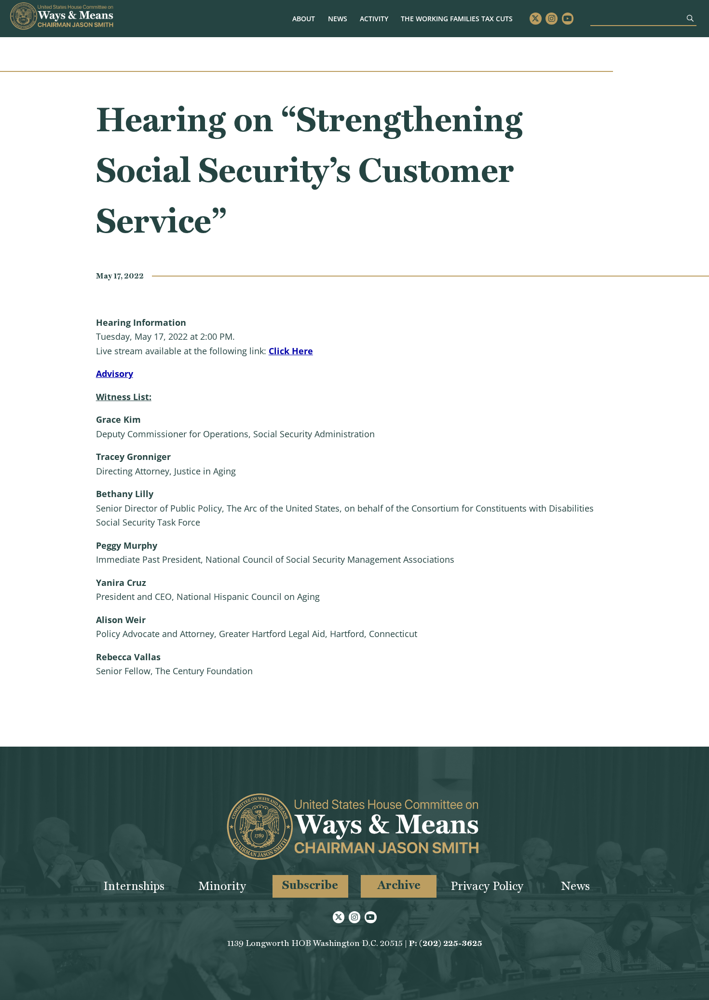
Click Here (291, 351)
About (303, 18)
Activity (374, 18)
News (337, 18)
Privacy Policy (486, 886)
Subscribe (310, 885)
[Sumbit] (690, 18)
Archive (399, 885)
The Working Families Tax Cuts (457, 18)
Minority (222, 886)
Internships (133, 886)
